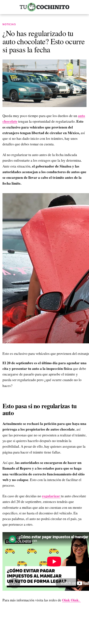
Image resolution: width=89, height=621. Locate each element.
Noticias (9, 24)
